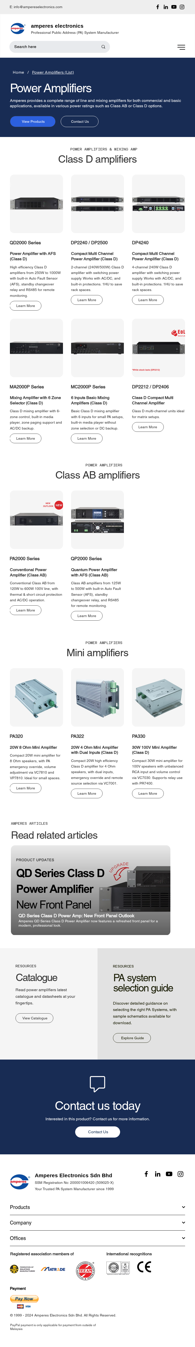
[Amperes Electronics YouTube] (174, 7)
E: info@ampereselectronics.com (36, 7)
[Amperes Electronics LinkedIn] (166, 7)
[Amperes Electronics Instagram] (182, 7)
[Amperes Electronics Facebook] (158, 7)
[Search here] (103, 47)
